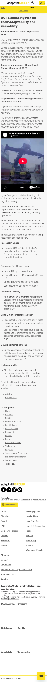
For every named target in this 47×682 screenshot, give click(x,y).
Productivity (10, 432)
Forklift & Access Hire (35, 526)
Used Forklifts (32, 521)
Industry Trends (11, 429)
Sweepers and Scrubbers (16, 453)
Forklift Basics (11, 425)
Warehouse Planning (35, 550)
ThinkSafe (5, 541)
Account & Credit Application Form (16, 570)
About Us (5, 555)
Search (4, 521)
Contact (4, 560)
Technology (10, 446)
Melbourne (8, 603)
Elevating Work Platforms (15, 457)
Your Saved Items (9, 575)
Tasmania (23, 652)
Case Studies (18, 10)
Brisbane (7, 628)
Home (3, 8)
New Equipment (33, 512)
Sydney (22, 603)
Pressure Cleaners (13, 443)
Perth (21, 628)
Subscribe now (10, 505)
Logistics (9, 450)
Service (29, 536)
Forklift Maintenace (13, 422)
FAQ (3, 526)
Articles (8, 394)
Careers (4, 536)
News (7, 411)
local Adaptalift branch (10, 599)
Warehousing (11, 460)
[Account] (33, 3)
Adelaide (6, 652)
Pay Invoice (6, 565)
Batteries (9, 415)
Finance (29, 545)
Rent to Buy (31, 541)
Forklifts (8, 436)
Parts (7, 439)
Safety (8, 418)
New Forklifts (32, 516)
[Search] (42, 3)
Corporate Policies (9, 531)
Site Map (5, 516)
